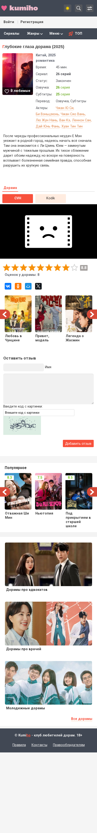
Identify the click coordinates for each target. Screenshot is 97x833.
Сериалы (11, 34)
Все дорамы (81, 719)
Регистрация (31, 22)
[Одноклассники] (18, 286)
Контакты (39, 745)
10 (74, 267)
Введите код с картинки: (23, 406)
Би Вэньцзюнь (47, 114)
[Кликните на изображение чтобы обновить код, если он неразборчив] (22, 434)
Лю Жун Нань (46, 120)
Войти (9, 22)
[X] (38, 286)
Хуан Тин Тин (72, 126)
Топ (78, 34)
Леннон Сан (81, 120)
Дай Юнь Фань (48, 126)
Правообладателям (69, 745)
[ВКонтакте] (8, 286)
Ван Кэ (64, 120)
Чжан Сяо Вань (73, 114)
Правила (19, 745)
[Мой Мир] (28, 286)
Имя (48, 367)
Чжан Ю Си (64, 108)
